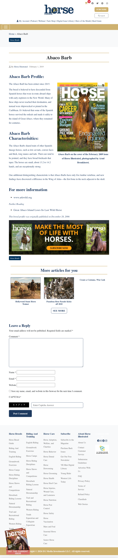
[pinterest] (102, 3)
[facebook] (93, 3)
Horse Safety (48, 513)
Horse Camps (14, 469)
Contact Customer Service (82, 451)
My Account (23, 21)
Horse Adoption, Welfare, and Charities (50, 443)
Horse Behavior (49, 451)
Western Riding (15, 523)
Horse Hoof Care (50, 483)
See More (59, 310)
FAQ (80, 476)
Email (12, 378)
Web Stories (83, 504)
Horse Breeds (15, 40)
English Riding (15, 456)
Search (102, 15)
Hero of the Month (83, 21)
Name (12, 372)
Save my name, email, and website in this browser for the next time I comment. (46, 391)
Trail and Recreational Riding (14, 515)
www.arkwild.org (23, 197)
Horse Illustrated (21, 66)
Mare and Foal (49, 526)
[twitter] (97, 3)
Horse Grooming (50, 473)
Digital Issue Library (65, 21)
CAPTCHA (15, 396)
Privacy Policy (84, 481)
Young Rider (66, 473)
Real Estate (96, 21)
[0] (86, 3)
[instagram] (107, 3)
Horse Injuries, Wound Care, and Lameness (49, 491)
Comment (14, 336)
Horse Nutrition (49, 500)
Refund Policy (84, 494)
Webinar (41, 21)
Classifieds (82, 499)
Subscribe (101, 9)
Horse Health (48, 478)
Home (12, 33)
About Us (82, 442)
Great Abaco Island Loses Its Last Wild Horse (38, 210)
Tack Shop (51, 21)
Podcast (34, 21)
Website (12, 384)
